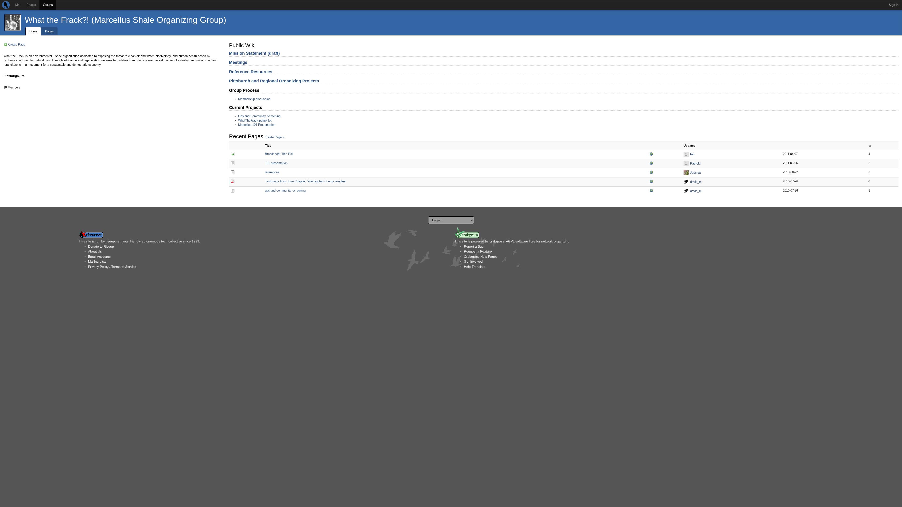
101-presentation (276, 163)
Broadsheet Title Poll (279, 154)
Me (17, 5)
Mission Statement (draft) (254, 53)
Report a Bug (474, 246)
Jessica (695, 172)
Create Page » (274, 137)
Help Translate (475, 267)
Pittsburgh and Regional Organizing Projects (274, 81)
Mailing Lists (97, 261)
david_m (696, 182)
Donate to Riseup (101, 246)
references (272, 172)
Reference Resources (250, 71)
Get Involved (473, 261)
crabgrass (497, 241)
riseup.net (113, 241)
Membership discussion (254, 99)
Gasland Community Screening (259, 116)
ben (692, 154)
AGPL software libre (520, 241)
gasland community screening (285, 190)
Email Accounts (99, 256)
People (31, 5)
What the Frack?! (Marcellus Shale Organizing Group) (125, 20)
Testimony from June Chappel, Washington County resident (305, 181)
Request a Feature (478, 251)
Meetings (238, 62)
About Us (95, 251)
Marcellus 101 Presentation (256, 125)
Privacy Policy (98, 267)
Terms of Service (123, 267)
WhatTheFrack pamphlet (255, 120)
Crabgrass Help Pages (481, 256)
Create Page (16, 44)
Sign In (893, 5)
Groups (48, 5)
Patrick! (695, 163)
